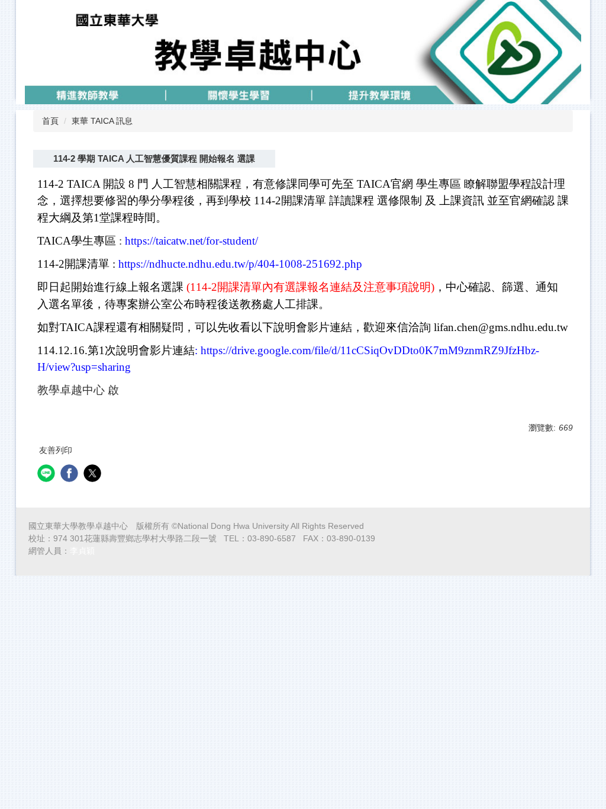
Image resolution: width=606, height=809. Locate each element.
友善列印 (55, 450)
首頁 (50, 121)
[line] (47, 474)
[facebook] (70, 474)
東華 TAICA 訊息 (102, 121)
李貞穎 (82, 551)
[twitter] (93, 474)
